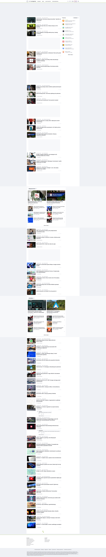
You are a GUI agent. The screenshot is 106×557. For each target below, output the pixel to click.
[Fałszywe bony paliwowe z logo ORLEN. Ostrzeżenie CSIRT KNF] (49, 220)
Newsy (43, 1)
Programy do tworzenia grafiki (29, 544)
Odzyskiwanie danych (68, 28)
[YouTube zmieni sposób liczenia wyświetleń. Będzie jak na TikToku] (31, 478)
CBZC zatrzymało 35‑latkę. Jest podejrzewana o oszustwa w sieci (46, 231)
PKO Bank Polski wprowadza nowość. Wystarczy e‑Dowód (47, 485)
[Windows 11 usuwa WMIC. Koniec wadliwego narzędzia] (31, 525)
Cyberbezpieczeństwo (47, 540)
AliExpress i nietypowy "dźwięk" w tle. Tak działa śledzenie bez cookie (47, 168)
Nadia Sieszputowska (45, 449)
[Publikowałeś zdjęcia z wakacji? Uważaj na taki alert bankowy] (31, 518)
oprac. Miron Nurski (45, 159)
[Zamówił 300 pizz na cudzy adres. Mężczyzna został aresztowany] (31, 121)
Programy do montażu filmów (29, 541)
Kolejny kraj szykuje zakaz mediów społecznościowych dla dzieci (48, 87)
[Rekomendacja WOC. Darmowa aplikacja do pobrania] (31, 94)
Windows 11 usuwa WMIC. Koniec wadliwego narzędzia (48, 524)
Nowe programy (28, 545)
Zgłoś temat (54, 549)
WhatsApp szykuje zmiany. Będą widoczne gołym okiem (45, 340)
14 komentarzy (39, 460)
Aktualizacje (75, 17)
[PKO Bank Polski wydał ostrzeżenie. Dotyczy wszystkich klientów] (31, 135)
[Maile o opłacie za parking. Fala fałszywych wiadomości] (30, 323)
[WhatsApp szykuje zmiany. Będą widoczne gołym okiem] (31, 341)
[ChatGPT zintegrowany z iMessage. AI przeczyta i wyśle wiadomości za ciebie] (31, 162)
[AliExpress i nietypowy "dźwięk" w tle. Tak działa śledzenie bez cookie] (31, 169)
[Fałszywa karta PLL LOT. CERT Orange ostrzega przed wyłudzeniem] (31, 381)
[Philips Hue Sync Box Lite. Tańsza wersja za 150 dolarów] (31, 26)
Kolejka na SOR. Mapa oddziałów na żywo (45, 471)
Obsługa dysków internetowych (69, 48)
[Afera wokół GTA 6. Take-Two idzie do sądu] (31, 245)
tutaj (42, 555)
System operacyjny (47, 541)
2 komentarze (39, 89)
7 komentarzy (39, 55)
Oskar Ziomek (44, 398)
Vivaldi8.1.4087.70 (68, 41)
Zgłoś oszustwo (48, 1)
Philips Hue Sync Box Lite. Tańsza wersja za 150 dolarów (47, 26)
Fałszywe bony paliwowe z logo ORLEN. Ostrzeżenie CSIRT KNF (58, 218)
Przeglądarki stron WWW (68, 24)
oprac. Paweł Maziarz (45, 153)
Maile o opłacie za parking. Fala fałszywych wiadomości (39, 322)
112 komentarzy (39, 428)
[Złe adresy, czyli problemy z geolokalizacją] (49, 323)
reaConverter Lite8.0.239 (69, 34)
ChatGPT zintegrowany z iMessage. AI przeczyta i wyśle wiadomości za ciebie (48, 161)
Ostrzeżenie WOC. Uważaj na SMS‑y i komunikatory (48, 386)
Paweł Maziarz (44, 98)
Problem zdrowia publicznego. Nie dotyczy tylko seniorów (47, 67)
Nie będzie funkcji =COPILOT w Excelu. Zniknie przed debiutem (48, 238)
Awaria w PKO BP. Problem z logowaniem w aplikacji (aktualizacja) (48, 400)
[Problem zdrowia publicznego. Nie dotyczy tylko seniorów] (31, 67)
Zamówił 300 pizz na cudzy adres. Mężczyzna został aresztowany (47, 121)
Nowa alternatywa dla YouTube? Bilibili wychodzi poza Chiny (47, 285)
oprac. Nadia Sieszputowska (46, 85)
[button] (78, 1)
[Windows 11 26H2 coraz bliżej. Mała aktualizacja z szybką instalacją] (31, 60)
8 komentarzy (39, 409)
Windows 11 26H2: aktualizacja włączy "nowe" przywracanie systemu (40, 218)
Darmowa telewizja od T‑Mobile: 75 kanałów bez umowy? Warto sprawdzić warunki (47, 445)
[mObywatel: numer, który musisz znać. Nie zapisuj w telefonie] (49, 214)
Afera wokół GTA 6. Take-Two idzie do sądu (46, 244)
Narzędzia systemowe (68, 45)
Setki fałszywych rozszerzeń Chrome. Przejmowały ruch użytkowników (40, 213)
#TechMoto (31, 298)
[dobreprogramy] (33, 1)
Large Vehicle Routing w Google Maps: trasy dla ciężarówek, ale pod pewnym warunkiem (58, 317)
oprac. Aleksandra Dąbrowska (46, 119)
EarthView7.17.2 (67, 30)
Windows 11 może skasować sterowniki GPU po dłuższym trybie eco (46, 347)
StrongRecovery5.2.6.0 (68, 27)
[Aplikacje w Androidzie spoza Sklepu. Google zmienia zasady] (49, 208)
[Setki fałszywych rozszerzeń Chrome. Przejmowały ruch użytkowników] (30, 214)
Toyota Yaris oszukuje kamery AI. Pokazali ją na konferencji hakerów (39, 328)
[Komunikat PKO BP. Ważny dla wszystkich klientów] (31, 361)
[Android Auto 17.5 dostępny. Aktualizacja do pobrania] (56, 305)
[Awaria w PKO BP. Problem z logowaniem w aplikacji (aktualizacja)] (31, 401)
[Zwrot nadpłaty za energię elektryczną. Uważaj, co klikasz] (31, 33)
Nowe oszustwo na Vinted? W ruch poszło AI (46, 291)
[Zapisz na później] (59, 22)
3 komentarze (39, 62)
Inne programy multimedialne (69, 38)
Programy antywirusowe (68, 21)
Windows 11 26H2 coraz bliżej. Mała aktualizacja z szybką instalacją (47, 60)
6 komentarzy (39, 233)
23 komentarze (39, 396)
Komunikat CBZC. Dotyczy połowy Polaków (46, 393)
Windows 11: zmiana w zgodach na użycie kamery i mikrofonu (47, 407)
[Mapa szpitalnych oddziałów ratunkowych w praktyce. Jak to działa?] (31, 452)
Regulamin (46, 549)
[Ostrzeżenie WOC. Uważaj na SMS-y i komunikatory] (31, 388)
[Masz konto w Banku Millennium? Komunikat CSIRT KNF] (31, 492)
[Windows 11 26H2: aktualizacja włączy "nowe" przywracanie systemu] (30, 220)
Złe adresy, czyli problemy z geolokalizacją (57, 322)
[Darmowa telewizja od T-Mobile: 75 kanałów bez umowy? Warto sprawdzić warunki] (31, 445)
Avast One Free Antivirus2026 (70, 20)
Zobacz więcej (46, 225)
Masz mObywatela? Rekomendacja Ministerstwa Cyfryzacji (47, 426)
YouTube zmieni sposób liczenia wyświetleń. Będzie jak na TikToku (48, 478)
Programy (39, 1)
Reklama (50, 549)
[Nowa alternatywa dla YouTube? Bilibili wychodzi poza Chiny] (31, 285)
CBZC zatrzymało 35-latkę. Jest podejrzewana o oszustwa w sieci (39, 207)
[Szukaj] (68, 1)
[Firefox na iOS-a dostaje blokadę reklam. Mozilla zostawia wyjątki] (31, 512)
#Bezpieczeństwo (32, 188)
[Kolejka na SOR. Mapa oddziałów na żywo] (31, 472)
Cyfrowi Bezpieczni (55, 1)
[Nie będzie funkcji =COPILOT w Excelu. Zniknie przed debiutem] (31, 238)
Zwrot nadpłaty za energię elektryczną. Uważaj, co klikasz (47, 33)
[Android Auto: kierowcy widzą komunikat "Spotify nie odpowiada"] (31, 20)
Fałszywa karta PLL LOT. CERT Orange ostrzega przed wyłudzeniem (48, 380)
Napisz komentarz (39, 28)
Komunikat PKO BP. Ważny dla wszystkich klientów (48, 360)
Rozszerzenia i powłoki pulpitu (69, 31)
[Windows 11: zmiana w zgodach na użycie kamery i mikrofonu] (31, 408)
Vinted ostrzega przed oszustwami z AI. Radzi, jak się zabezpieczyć (48, 128)
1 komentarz (39, 157)
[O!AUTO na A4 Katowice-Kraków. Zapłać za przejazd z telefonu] (49, 329)
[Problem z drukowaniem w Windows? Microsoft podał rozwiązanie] (31, 54)
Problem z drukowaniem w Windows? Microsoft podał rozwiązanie (48, 53)
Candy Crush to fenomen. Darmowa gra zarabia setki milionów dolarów (48, 498)
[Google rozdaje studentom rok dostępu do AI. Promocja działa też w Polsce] (31, 155)
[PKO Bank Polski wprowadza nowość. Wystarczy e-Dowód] (31, 485)
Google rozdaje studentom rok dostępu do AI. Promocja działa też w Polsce (46, 155)
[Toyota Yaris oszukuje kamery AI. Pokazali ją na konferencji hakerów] (30, 329)
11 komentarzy (39, 487)
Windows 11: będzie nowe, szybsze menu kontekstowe (48, 457)
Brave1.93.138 (67, 51)
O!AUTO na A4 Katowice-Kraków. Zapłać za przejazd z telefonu (58, 328)
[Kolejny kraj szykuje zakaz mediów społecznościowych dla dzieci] (31, 87)
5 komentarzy (39, 349)
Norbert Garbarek (44, 463)
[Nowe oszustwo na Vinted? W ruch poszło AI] (31, 292)
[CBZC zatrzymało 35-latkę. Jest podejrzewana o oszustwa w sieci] (30, 208)
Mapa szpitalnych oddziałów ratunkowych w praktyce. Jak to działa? (48, 451)
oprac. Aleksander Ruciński (46, 417)
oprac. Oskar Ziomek (45, 17)
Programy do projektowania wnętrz (30, 540)
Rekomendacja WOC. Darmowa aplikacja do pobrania (48, 93)
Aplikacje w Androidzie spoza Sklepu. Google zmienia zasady (59, 207)
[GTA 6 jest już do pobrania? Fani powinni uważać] (31, 101)
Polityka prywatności (60, 549)
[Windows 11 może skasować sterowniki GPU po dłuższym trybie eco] (31, 348)
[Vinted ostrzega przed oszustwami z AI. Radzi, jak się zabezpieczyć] (31, 128)
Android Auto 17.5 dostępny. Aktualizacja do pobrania (53, 312)
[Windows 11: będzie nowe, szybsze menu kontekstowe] (31, 458)
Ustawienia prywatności (67, 549)
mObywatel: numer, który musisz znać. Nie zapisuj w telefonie (58, 213)
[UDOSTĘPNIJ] (60, 22)
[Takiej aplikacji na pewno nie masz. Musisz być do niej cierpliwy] (31, 465)
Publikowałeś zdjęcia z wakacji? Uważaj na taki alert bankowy (48, 518)
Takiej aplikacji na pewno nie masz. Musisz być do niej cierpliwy (48, 465)
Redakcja (42, 549)
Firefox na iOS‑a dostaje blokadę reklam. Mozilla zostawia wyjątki (47, 511)
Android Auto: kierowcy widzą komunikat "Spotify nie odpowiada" (48, 19)
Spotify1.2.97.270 (68, 37)
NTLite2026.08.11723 (68, 44)
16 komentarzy (39, 280)
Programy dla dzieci (28, 543)
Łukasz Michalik (55, 323)
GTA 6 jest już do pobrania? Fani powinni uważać (47, 100)
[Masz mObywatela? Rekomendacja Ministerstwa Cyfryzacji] (31, 426)
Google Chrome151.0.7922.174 (70, 23)
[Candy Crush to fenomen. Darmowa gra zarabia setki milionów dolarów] (31, 498)
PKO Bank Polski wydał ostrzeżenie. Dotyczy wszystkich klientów (46, 134)
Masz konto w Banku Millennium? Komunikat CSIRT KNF (46, 491)
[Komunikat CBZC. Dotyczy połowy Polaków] (31, 394)
